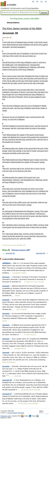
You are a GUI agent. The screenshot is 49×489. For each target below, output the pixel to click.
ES (42, 2)
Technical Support (12, 412)
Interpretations (13, 23)
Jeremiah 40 (40, 253)
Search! (44, 13)
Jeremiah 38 (10, 253)
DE (37, 2)
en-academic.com (9, 3)
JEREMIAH (6, 263)
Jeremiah (5, 277)
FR (46, 2)
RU (33, 2)
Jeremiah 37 (7, 394)
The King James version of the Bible (24, 19)
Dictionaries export (6, 416)
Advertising (21, 412)
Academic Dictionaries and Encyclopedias (20, 8)
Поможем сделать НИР (21, 250)
